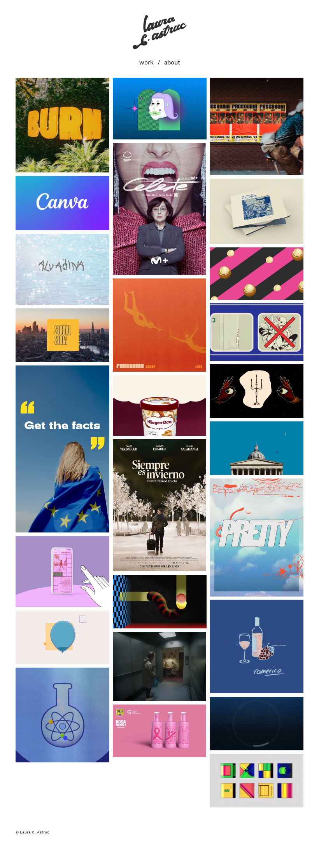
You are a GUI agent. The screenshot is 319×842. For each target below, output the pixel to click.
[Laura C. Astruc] (159, 31)
